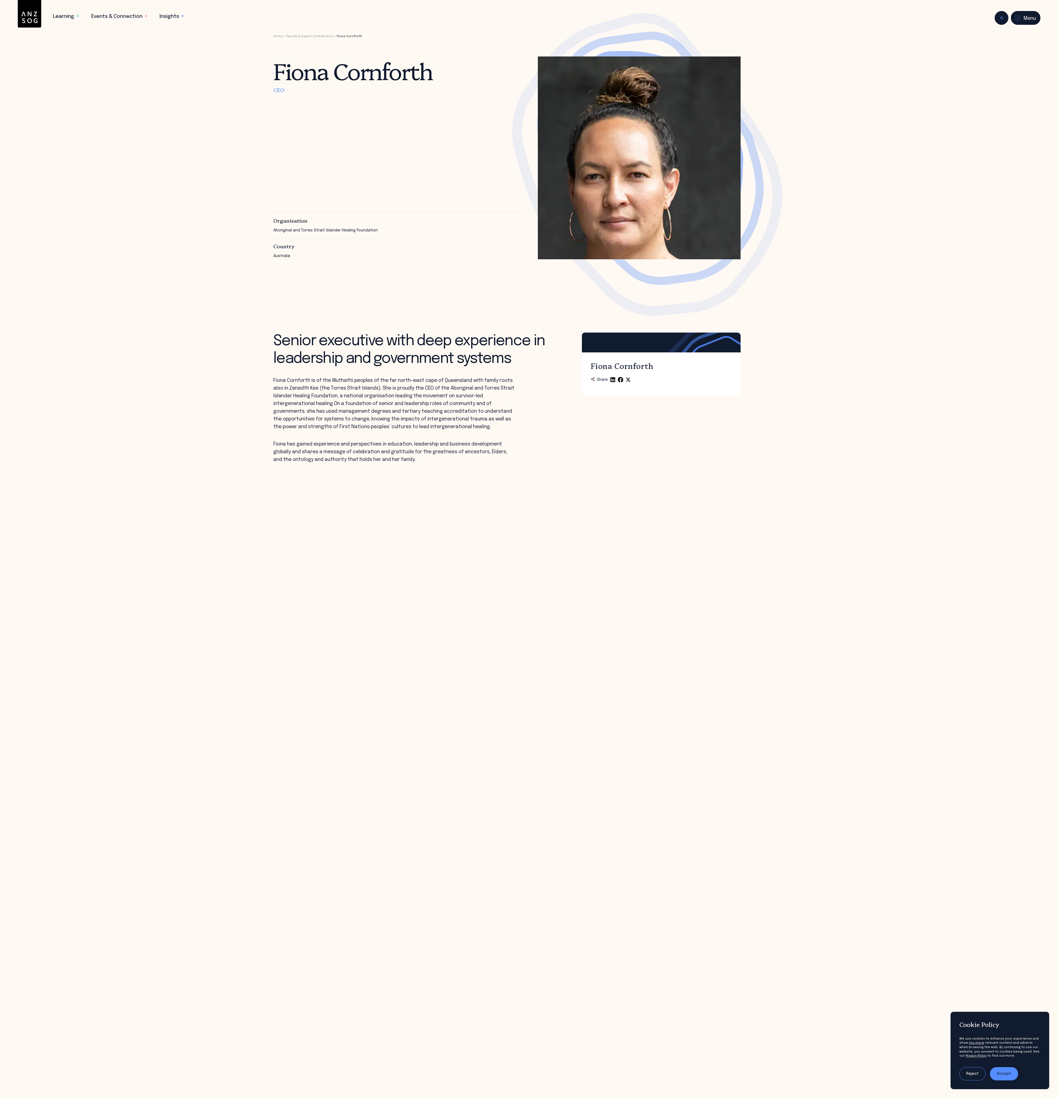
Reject (972, 1074)
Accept (1004, 1074)
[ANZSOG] (29, 14)
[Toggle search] (1001, 18)
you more (976, 1043)
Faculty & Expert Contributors (309, 36)
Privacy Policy (976, 1055)
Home (278, 36)
